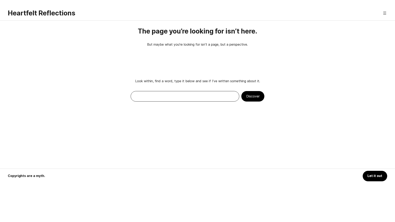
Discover (253, 96)
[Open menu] (384, 13)
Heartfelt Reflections (41, 13)
